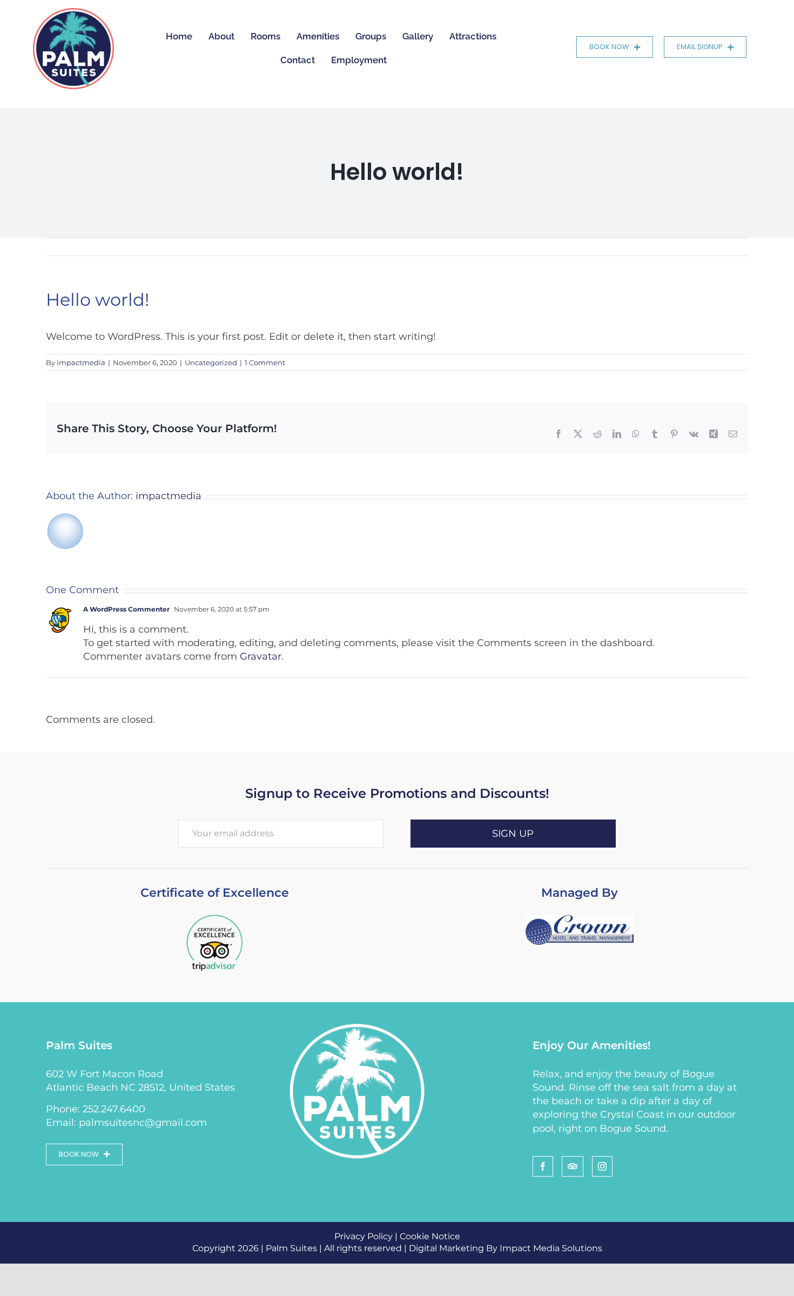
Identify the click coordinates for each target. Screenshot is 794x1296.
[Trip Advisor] (572, 1166)
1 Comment (265, 362)
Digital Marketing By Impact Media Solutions (505, 1248)
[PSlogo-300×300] (73, 13)
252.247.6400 (114, 1109)
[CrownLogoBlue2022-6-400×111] (580, 920)
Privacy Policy (363, 1236)
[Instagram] (602, 1166)
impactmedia (81, 362)
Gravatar (260, 656)
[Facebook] (543, 1166)
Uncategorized (211, 362)
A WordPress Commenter (126, 609)
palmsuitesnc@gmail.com (143, 1123)
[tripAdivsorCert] (214, 915)
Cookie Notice (430, 1236)
